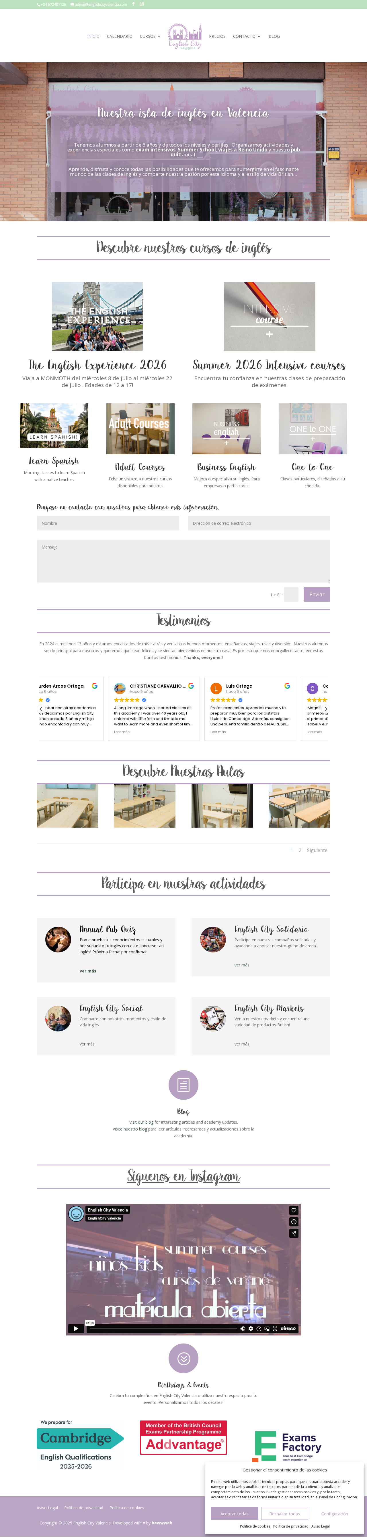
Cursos (148, 36)
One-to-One (312, 467)
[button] (325, 709)
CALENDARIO (119, 36)
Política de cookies (255, 1526)
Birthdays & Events (183, 1385)
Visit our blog (141, 1122)
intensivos (163, 149)
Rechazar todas (284, 1513)
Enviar (317, 594)
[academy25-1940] (222, 826)
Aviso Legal (320, 1526)
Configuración (334, 1513)
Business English (226, 467)
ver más (88, 971)
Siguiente (317, 850)
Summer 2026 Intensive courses (270, 365)
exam (142, 149)
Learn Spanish (54, 461)
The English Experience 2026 (97, 365)
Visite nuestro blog (130, 1129)
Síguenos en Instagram (183, 1176)
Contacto (244, 36)
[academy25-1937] (299, 826)
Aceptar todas (234, 1513)
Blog (274, 36)
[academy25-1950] (144, 826)
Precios (217, 36)
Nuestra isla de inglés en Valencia (183, 113)
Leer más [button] (55, 732)
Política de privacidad (291, 1526)
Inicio (93, 36)
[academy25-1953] (67, 826)
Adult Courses (140, 467)
